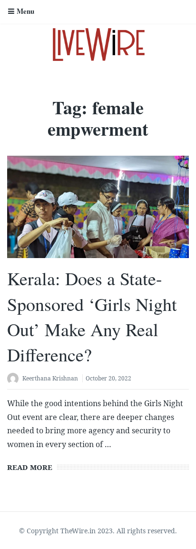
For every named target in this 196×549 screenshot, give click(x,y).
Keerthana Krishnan (50, 378)
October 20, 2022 (108, 378)
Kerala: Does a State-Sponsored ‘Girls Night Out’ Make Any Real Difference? (92, 316)
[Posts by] (14, 379)
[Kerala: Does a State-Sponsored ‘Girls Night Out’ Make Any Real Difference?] (98, 207)
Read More (29, 467)
